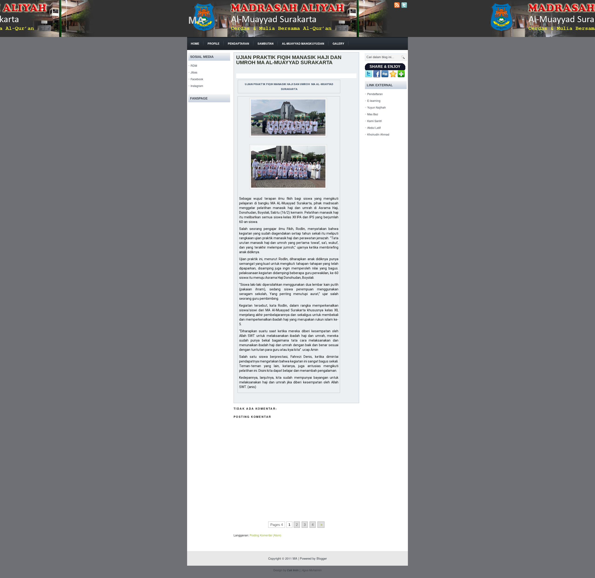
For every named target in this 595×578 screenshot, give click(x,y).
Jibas (194, 72)
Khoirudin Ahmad (378, 134)
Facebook (197, 79)
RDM (194, 65)
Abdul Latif (374, 128)
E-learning (373, 101)
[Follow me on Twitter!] (404, 7)
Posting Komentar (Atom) (265, 535)
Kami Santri (374, 121)
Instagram (197, 86)
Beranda (201, 7)
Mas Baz (372, 114)
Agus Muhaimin (312, 570)
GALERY (338, 43)
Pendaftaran (238, 43)
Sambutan (266, 43)
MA (196, 20)
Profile (213, 43)
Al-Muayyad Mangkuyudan (303, 43)
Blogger (322, 558)
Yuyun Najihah (376, 107)
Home (195, 43)
